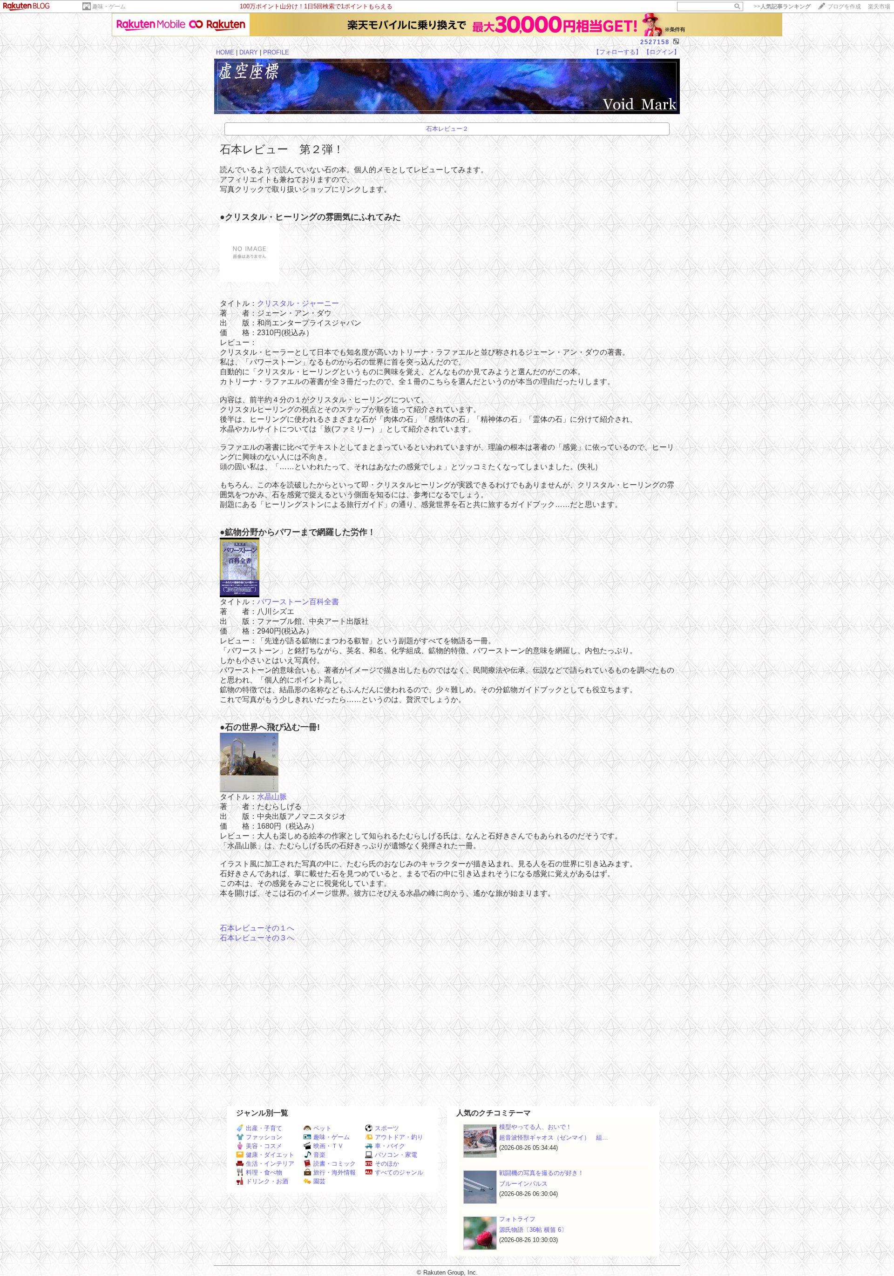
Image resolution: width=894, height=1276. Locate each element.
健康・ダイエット (270, 1154)
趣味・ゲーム (109, 6)
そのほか (387, 1163)
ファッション (264, 1137)
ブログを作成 (844, 6)
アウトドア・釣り (399, 1137)
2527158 (655, 42)
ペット (322, 1128)
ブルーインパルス (523, 1183)
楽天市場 (879, 6)
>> (782, 6)
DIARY (248, 52)
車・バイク (390, 1145)
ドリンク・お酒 (267, 1181)
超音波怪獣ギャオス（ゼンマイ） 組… (553, 1137)
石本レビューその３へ (257, 938)
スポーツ (387, 1128)
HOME (225, 52)
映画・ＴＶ (328, 1145)
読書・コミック (334, 1163)
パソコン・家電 (396, 1154)
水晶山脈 (272, 797)
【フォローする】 (617, 51)
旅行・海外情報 (334, 1172)
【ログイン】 (661, 51)
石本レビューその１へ (257, 928)
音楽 (319, 1154)
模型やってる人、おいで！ (535, 1126)
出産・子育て (264, 1128)
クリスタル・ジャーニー (298, 303)
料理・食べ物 (264, 1172)
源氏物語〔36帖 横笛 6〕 (533, 1229)
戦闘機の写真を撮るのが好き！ (541, 1172)
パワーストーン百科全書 (298, 602)
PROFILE (276, 52)
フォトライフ (517, 1218)
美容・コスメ (264, 1145)
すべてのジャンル (399, 1172)
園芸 (319, 1181)
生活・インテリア (270, 1163)
